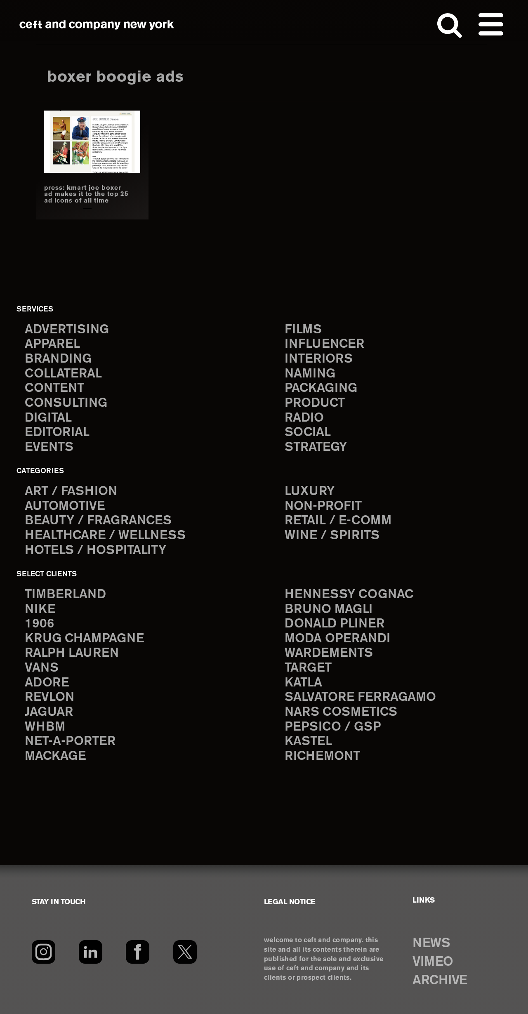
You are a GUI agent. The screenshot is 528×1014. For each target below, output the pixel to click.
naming (310, 374)
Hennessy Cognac (349, 594)
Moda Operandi (337, 638)
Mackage (55, 756)
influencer (324, 344)
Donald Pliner (334, 624)
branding (58, 359)
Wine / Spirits (332, 535)
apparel (52, 344)
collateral (63, 374)
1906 (39, 624)
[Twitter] (185, 952)
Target (308, 668)
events (49, 447)
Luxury (310, 491)
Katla (303, 683)
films (303, 329)
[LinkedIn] (90, 952)
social (308, 432)
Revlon (49, 697)
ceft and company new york (97, 24)
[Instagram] (43, 952)
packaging (321, 388)
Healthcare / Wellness (105, 535)
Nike (40, 609)
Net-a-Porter (70, 741)
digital (48, 418)
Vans (42, 668)
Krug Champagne (84, 638)
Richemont (322, 756)
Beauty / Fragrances (98, 520)
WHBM (45, 727)
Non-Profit (323, 506)
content (54, 388)
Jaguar (49, 712)
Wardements (329, 653)
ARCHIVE (439, 980)
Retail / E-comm (338, 520)
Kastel (308, 741)
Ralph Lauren (72, 653)
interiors (319, 359)
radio (304, 418)
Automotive (65, 506)
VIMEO (432, 962)
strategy (316, 447)
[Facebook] (137, 952)
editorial (57, 432)
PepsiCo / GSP (333, 727)
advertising (67, 329)
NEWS (431, 943)
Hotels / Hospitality (95, 550)
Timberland (65, 594)
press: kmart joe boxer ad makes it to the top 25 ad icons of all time (86, 194)
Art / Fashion (71, 491)
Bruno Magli (328, 609)
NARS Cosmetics (341, 712)
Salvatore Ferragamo (360, 697)
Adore (47, 683)
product (315, 403)
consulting (66, 403)
